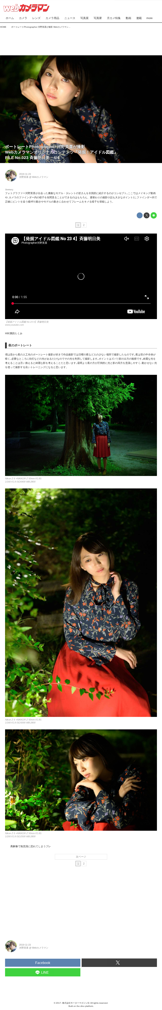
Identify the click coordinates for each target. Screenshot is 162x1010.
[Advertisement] (81, 40)
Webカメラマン (40, 177)
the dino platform (85, 1006)
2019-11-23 (25, 174)
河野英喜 (23, 177)
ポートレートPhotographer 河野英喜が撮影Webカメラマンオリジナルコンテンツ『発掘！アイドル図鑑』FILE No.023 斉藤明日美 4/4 (61, 152)
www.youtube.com (14, 325)
